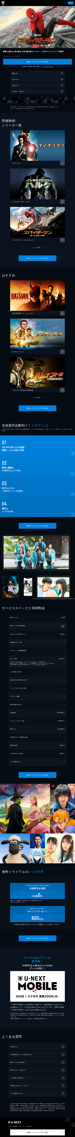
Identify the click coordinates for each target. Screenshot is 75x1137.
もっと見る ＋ (37, 247)
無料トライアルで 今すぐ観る (37, 62)
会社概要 (15, 1126)
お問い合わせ (30, 1126)
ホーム (9, 1126)
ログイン (71, 3)
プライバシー (22, 1126)
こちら (51, 66)
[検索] (65, 3)
